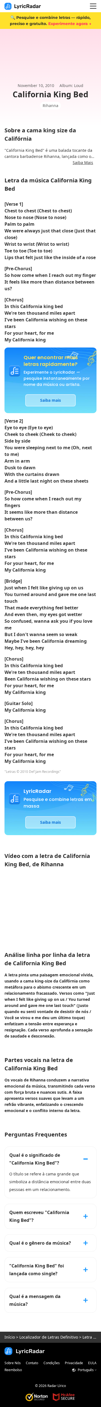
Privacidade (74, 1363)
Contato (32, 1363)
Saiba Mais (83, 162)
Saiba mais (50, 400)
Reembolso (13, 1370)
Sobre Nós (12, 1363)
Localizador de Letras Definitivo (48, 1337)
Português (86, 1370)
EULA (92, 1363)
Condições (51, 1363)
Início (9, 1337)
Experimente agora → (69, 23)
